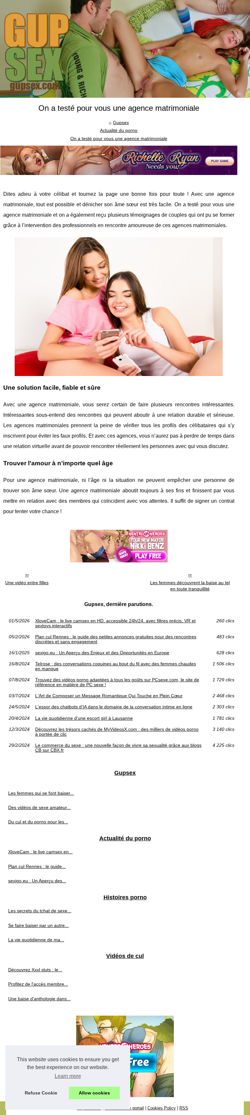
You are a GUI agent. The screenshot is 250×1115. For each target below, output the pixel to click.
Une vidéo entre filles (27, 582)
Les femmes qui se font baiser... (41, 793)
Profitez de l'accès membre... (38, 984)
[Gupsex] (125, 49)
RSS (183, 1108)
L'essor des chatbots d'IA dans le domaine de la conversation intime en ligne (113, 706)
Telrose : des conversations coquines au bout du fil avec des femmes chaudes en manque (115, 666)
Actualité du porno (118, 130)
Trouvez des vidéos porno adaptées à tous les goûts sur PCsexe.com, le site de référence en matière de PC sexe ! (117, 682)
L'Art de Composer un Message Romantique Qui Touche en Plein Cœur (109, 695)
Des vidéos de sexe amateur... (39, 807)
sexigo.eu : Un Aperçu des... (37, 880)
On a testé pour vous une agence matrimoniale (118, 138)
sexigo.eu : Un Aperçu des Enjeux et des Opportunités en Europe (102, 652)
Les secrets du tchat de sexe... (39, 910)
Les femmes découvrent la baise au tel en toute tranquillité (190, 585)
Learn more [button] (68, 1076)
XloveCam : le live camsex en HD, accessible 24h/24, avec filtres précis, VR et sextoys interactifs (115, 623)
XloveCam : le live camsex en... (40, 851)
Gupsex (121, 122)
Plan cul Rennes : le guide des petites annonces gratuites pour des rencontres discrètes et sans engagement (115, 639)
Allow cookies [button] (94, 1092)
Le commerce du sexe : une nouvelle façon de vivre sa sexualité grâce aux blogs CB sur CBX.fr (118, 747)
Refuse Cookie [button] (41, 1092)
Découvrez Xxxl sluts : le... (35, 969)
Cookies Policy (161, 1108)
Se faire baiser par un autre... (38, 925)
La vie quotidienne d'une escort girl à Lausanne (84, 718)
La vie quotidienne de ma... (36, 939)
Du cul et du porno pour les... (38, 821)
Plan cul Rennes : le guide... (37, 866)
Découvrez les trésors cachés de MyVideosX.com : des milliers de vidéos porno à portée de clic (117, 731)
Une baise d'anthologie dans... (39, 998)
